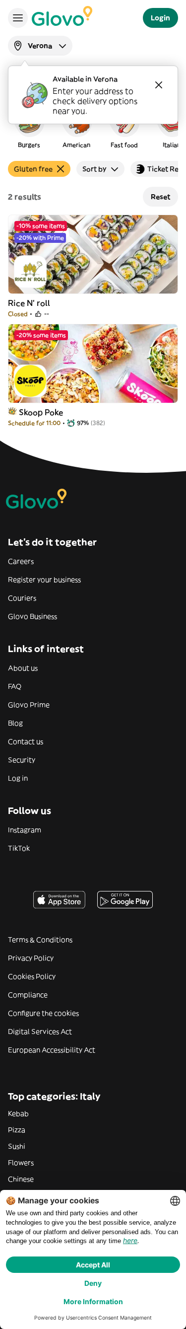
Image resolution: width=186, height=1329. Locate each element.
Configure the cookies (43, 1013)
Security (21, 759)
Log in (18, 778)
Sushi (16, 1146)
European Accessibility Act (51, 1049)
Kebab (18, 1113)
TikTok (19, 848)
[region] (93, 126)
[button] (29, 126)
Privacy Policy (31, 958)
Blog (15, 723)
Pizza (16, 1129)
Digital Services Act (40, 1031)
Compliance (28, 994)
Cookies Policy (32, 976)
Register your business (44, 579)
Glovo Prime (29, 704)
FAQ (14, 686)
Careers (21, 561)
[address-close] (159, 85)
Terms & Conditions (40, 939)
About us (23, 668)
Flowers (21, 1162)
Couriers (22, 597)
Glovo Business (32, 616)
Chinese (21, 1179)
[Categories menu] (18, 18)
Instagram (24, 829)
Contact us (25, 741)
